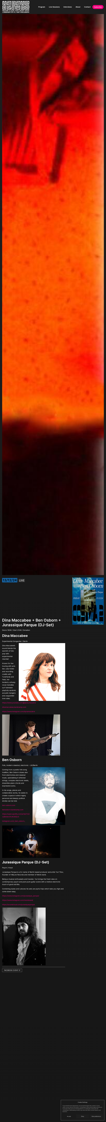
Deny (82, 1116)
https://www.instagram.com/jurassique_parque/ (20, 896)
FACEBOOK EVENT (11, 970)
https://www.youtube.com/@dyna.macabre (19, 703)
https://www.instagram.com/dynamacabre (18, 711)
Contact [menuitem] (87, 7)
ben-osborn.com (8, 805)
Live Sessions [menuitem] (54, 7)
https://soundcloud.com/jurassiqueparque (18, 905)
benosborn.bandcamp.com (12, 810)
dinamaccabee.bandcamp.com (14, 707)
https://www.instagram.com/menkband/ (17, 900)
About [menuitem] (78, 7)
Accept (69, 1116)
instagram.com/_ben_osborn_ (13, 821)
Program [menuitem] (41, 7)
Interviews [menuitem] (68, 7)
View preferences (96, 1116)
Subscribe (98, 7)
